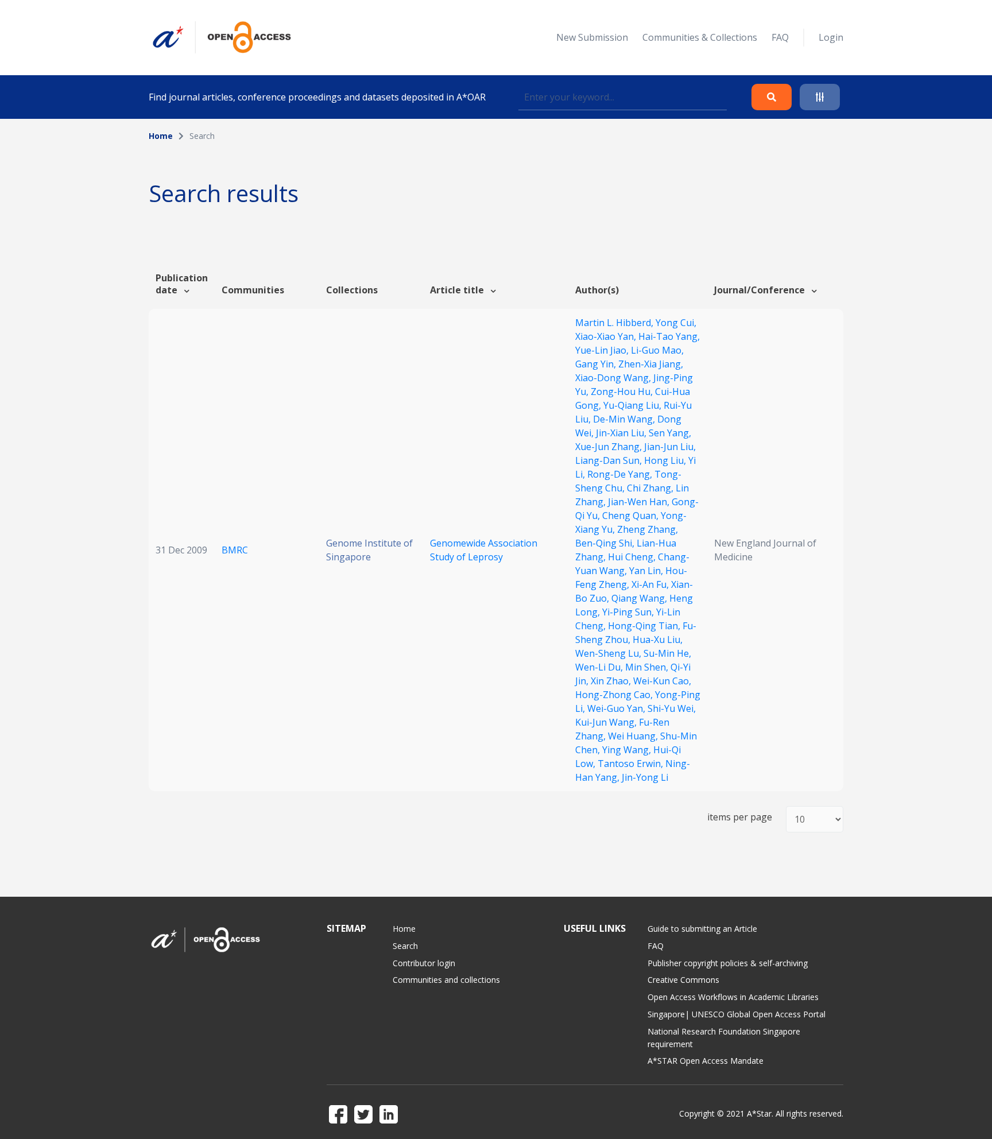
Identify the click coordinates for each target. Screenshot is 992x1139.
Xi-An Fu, (651, 584)
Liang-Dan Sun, (609, 460)
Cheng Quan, (631, 515)
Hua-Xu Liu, (658, 639)
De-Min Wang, (625, 419)
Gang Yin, (596, 364)
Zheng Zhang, (647, 529)
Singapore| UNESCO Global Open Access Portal (737, 1014)
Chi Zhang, (651, 488)
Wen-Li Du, (600, 667)
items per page (739, 817)
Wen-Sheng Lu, (609, 653)
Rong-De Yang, (620, 474)
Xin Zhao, (612, 681)
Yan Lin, (647, 570)
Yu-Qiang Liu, (633, 405)
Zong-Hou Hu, (623, 391)
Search (405, 945)
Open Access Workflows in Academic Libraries (733, 996)
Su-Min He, (667, 653)
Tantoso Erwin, (631, 763)
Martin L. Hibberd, (615, 322)
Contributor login (424, 963)
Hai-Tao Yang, (669, 336)
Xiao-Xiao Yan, (606, 336)
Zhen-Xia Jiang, (650, 364)
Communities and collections (446, 979)
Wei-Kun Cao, (662, 681)
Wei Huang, (634, 736)
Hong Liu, (666, 460)
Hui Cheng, (633, 557)
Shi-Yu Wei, (672, 708)
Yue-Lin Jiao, (603, 350)
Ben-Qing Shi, (606, 543)
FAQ (780, 37)
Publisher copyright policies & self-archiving (728, 963)
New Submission (592, 37)
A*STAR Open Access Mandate (706, 1060)
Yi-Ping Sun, (629, 612)
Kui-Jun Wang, (607, 722)
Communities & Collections (699, 37)
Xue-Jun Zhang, (609, 446)
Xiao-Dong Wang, (614, 377)
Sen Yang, (670, 433)
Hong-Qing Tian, (645, 625)
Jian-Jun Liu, (670, 446)
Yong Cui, (676, 322)
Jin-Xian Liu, (622, 433)
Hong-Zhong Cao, (615, 694)
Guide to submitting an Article (702, 928)
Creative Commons (683, 979)
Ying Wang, (627, 749)
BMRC (235, 550)
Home (161, 135)
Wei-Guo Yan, (617, 708)
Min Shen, (648, 667)
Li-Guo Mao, (657, 350)
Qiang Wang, (640, 598)
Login (831, 37)
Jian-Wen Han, (640, 501)
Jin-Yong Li (645, 777)
